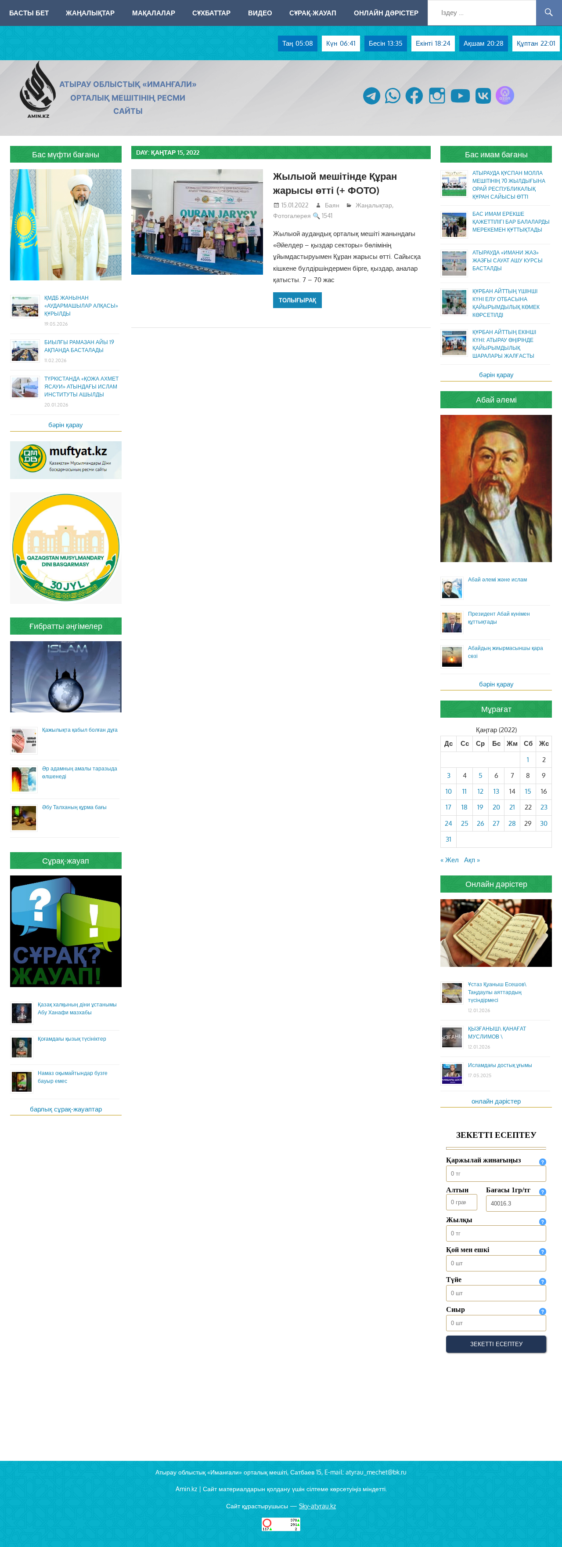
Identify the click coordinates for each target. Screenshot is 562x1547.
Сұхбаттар (211, 12)
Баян (332, 205)
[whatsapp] (392, 104)
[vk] (483, 104)
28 (512, 823)
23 (544, 807)
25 (464, 823)
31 (448, 839)
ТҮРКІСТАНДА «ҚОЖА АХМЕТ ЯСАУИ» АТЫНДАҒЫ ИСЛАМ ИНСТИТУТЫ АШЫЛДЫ (81, 386)
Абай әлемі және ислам (497, 579)
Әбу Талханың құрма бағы (74, 807)
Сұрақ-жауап (312, 12)
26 (480, 823)
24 (448, 823)
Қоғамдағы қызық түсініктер (72, 1038)
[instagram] (437, 104)
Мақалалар (153, 12)
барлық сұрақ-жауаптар (66, 1109)
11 (464, 791)
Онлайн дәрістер (386, 12)
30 (544, 823)
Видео (260, 12)
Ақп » (472, 860)
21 (512, 807)
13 (496, 791)
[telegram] (371, 104)
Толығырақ (297, 300)
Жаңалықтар (90, 12)
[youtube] (460, 104)
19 (480, 807)
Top (541, 1526)
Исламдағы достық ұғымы (500, 1065)
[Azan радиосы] (505, 104)
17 (448, 807)
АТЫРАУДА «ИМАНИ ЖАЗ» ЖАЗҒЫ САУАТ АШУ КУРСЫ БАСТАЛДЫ (507, 260)
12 (480, 791)
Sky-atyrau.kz (317, 1506)
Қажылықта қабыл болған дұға (80, 729)
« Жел (449, 860)
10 (449, 791)
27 (496, 823)
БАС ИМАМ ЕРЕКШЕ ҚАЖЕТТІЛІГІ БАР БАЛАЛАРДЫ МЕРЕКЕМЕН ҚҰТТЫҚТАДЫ (511, 222)
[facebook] (414, 104)
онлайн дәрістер (496, 1101)
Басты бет (29, 12)
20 (496, 807)
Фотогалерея (292, 215)
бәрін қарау (65, 425)
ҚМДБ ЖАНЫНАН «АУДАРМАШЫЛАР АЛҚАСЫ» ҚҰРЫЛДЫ (81, 305)
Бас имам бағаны (496, 154)
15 (528, 791)
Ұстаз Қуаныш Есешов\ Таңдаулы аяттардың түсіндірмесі (497, 992)
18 (464, 807)
